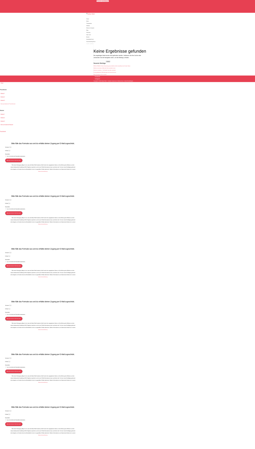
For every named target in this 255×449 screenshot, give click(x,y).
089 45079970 (90, 1)
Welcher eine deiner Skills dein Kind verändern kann (104, 68)
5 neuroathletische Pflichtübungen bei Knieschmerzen (105, 72)
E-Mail (6, 150)
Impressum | (115, 81)
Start (2, 83)
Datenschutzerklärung (42, 171)
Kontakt (109, 81)
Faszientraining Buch (90, 41)
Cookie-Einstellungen (128, 81)
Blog (87, 30)
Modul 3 (3, 100)
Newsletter (7, 154)
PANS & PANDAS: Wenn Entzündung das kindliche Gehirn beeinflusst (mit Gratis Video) (112, 65)
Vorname (7, 147)
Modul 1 (3, 93)
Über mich (88, 34)
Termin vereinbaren (102, 1)
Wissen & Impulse (90, 28)
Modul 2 (3, 97)
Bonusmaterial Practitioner (8, 104)
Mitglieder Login (91, 11)
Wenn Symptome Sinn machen (100, 74)
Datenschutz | (121, 81)
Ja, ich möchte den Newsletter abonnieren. (16, 156)
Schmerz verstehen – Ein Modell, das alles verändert (105, 70)
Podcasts (88, 32)
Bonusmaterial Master (7, 124)
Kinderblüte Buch (90, 39)
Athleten (88, 25)
